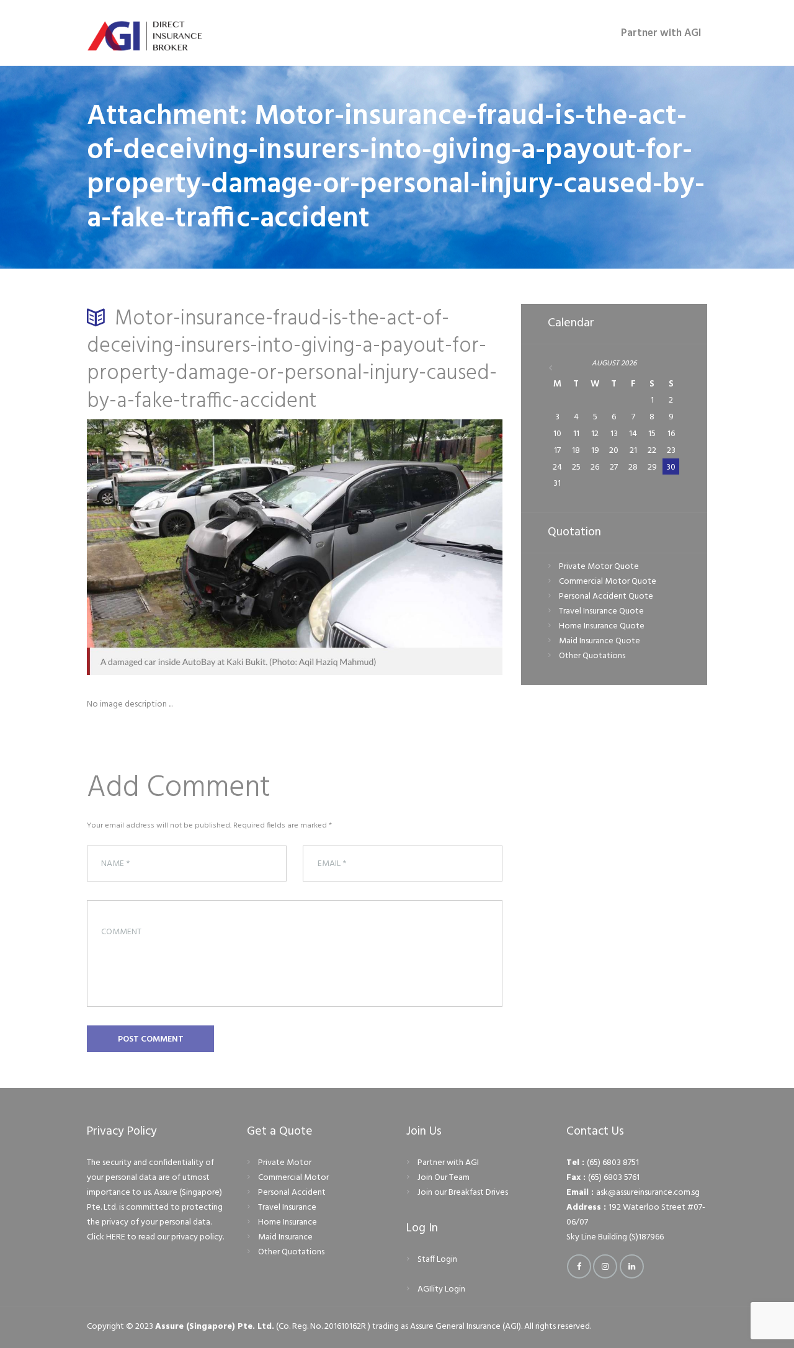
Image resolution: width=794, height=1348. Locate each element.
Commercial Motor (293, 1178)
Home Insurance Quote (602, 626)
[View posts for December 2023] (558, 368)
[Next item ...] (398, 547)
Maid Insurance (285, 1237)
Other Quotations (592, 656)
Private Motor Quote (599, 567)
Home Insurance (287, 1222)
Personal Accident (292, 1192)
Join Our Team (443, 1178)
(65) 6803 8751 (613, 1163)
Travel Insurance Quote (601, 611)
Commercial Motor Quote (607, 581)
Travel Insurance (287, 1207)
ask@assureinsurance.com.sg (648, 1192)
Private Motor (284, 1163)
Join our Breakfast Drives (462, 1192)
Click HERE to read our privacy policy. (155, 1237)
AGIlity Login (441, 1289)
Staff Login (437, 1259)
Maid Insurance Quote (599, 641)
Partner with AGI (448, 1163)
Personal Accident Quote (606, 596)
